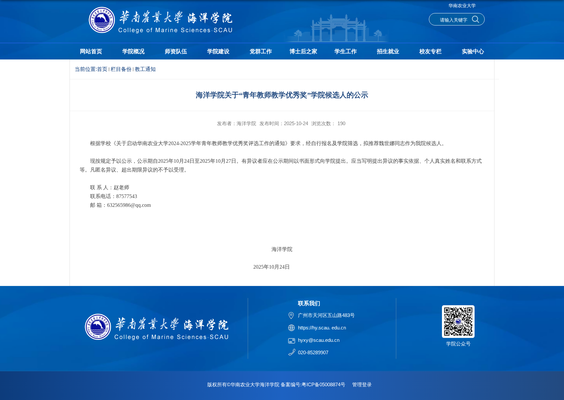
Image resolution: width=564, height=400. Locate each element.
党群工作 (261, 51)
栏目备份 (121, 69)
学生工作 (346, 51)
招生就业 (388, 51)
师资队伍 (176, 51)
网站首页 (91, 51)
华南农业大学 (462, 5)
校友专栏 (430, 51)
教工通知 (145, 69)
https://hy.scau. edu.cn (322, 327)
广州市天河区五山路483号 (326, 315)
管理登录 (362, 384)
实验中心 (473, 51)
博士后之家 (303, 51)
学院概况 (133, 51)
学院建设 (218, 51)
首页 (102, 69)
